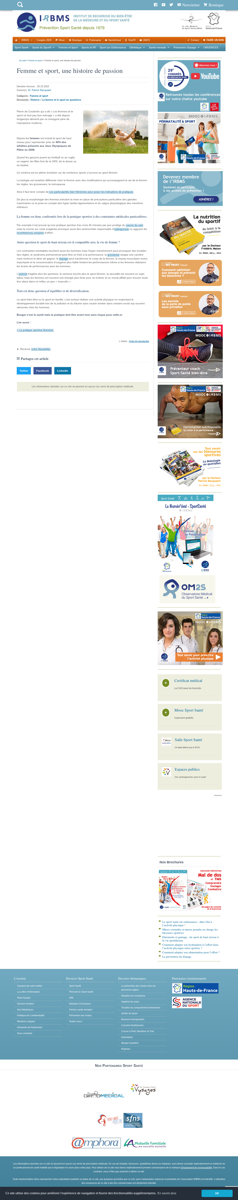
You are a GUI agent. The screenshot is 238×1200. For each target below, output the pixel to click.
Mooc (62, 40)
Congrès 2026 (44, 40)
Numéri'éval (114, 40)
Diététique (135, 47)
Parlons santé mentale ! (81, 1009)
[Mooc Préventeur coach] (190, 377)
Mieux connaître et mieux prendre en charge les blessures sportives (190, 931)
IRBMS (25, 40)
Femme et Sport (68, 47)
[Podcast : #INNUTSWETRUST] (190, 286)
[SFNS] (132, 1127)
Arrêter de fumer (129, 1013)
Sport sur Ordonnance (113, 47)
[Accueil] (16, 40)
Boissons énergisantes (132, 1019)
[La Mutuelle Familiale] (145, 1149)
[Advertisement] (190, 827)
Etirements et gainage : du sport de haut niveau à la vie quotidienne (190, 938)
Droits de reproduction (139, 341)
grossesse (113, 254)
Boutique (77, 40)
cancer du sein (134, 225)
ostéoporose (121, 228)
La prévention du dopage (176, 956)
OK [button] (217, 1193)
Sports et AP (88, 47)
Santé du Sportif (41, 47)
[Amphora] (96, 1149)
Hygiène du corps (130, 1001)
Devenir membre (25, 1003)
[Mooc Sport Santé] (190, 664)
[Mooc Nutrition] (190, 437)
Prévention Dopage (184, 47)
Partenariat (95, 40)
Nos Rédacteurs (25, 1009)
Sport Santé (21, 47)
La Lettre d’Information (28, 992)
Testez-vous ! (75, 1021)
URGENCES (211, 47)
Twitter (24, 370)
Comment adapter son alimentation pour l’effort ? (191, 952)
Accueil (22, 60)
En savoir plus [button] (166, 1193)
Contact (195, 40)
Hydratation (127, 1037)
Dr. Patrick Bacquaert (39, 90)
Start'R (132, 40)
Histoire (34, 99)
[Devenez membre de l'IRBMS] (190, 205)
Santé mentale (157, 47)
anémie (23, 273)
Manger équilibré (130, 1043)
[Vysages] (143, 1095)
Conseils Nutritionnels (132, 1025)
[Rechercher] (20, 8)
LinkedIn (62, 370)
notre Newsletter (41, 348)
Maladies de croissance (133, 995)
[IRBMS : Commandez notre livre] (190, 255)
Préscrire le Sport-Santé (81, 992)
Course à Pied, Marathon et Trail (137, 1031)
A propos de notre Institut (29, 986)
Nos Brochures (172, 862)
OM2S (146, 40)
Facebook (42, 370)
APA (71, 997)
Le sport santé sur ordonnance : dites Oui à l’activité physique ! (187, 923)
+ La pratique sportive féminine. (35, 330)
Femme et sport (35, 60)
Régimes (125, 1049)
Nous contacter (24, 1033)
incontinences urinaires (30, 232)
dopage (63, 258)
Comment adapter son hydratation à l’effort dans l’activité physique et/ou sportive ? (190, 946)
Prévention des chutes (80, 1015)
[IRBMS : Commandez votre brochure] (190, 910)
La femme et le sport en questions (61, 99)
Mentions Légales (26, 1021)
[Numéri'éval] (185, 571)
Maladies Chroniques (80, 1003)
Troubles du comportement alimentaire (140, 1007)
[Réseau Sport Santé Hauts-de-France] (109, 1127)
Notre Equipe (23, 997)
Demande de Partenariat (29, 1027)
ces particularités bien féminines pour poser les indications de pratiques (91, 191)
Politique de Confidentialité (30, 1015)
